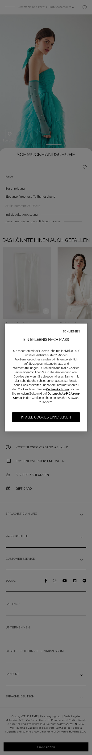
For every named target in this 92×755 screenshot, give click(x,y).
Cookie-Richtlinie (57, 389)
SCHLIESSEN (71, 331)
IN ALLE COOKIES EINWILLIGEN (46, 417)
